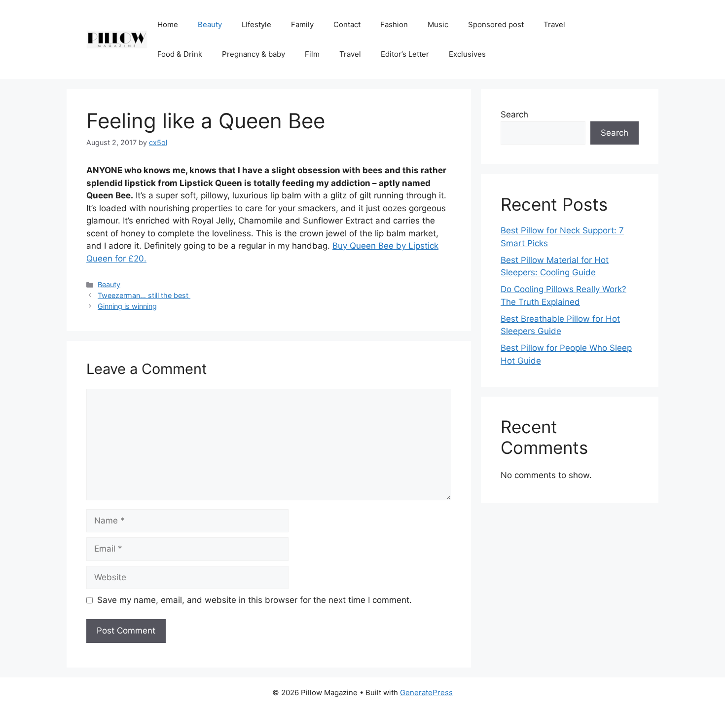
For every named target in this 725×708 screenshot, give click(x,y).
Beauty (210, 24)
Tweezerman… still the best (144, 295)
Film (312, 54)
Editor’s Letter (405, 54)
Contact (347, 24)
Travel (554, 24)
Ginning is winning (127, 306)
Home (167, 24)
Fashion (394, 24)
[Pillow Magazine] (116, 39)
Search (514, 114)
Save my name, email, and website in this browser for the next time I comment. (254, 600)
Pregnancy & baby (253, 54)
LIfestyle (256, 24)
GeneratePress (426, 692)
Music (438, 24)
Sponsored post (496, 24)
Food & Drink (179, 54)
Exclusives (467, 54)
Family (302, 24)
